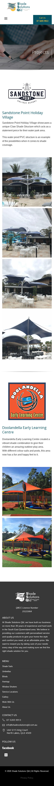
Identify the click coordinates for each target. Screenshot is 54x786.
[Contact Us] (3, 719)
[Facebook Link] (25, 747)
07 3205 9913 (13, 719)
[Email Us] (3, 725)
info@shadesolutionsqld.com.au (21, 724)
